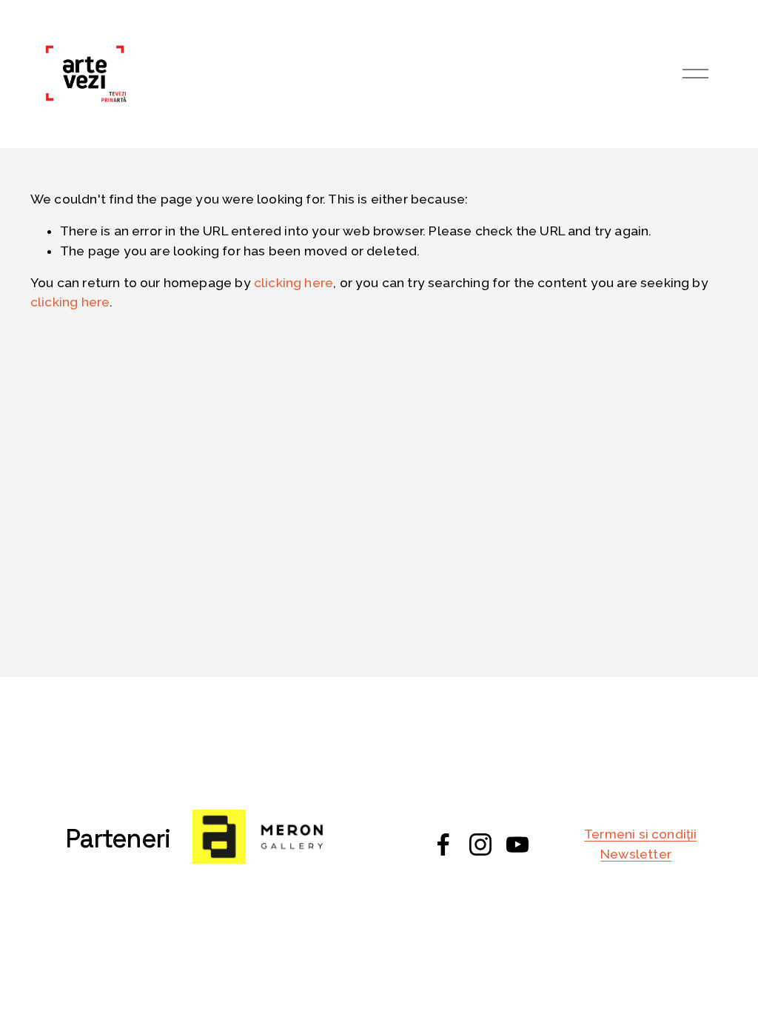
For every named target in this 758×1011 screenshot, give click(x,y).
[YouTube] (517, 844)
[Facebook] (443, 844)
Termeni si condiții (640, 834)
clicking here (293, 282)
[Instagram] (480, 844)
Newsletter (635, 854)
